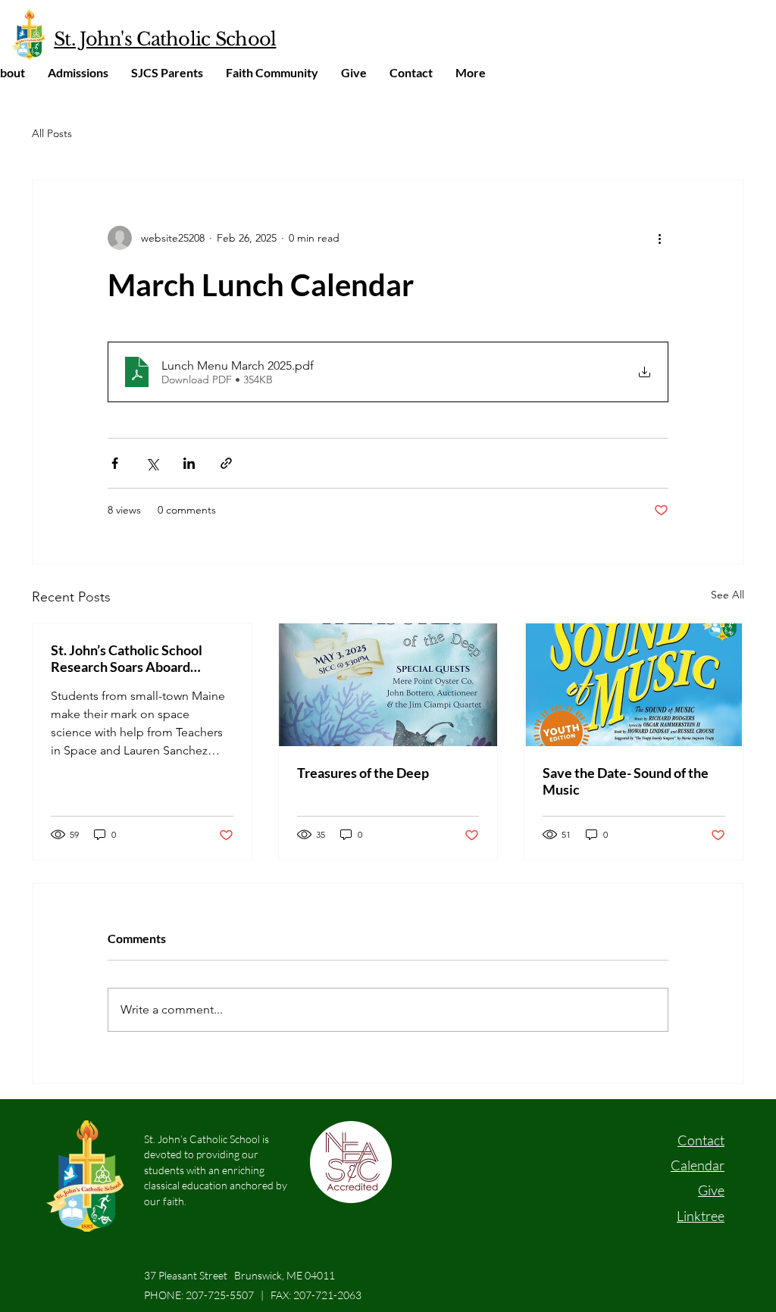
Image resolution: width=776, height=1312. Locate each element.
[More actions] (659, 238)
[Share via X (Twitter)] (152, 463)
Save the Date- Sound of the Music (626, 781)
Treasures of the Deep (363, 772)
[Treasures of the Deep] (388, 684)
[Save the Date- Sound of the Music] (633, 684)
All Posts (52, 133)
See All (727, 594)
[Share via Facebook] (115, 463)
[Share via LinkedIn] (189, 463)
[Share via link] (226, 463)
